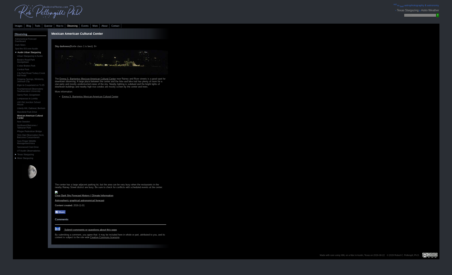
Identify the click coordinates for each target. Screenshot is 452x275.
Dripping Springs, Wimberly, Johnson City (30, 80)
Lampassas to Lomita (27, 98)
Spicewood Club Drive (28, 147)
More (95, 26)
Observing (72, 26)
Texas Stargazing (408, 10)
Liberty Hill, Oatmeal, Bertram (31, 108)
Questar (48, 26)
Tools (37, 26)
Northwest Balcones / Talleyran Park (27, 126)
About (105, 26)
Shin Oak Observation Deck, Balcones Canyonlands (30, 136)
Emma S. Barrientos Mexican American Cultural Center (88, 78)
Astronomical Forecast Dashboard (25, 40)
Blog (28, 26)
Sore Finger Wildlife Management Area (26, 142)
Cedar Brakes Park (26, 66)
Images (18, 26)
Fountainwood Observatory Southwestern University (30, 90)
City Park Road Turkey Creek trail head (31, 74)
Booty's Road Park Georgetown (26, 61)
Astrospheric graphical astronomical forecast (79, 200)
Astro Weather (430, 10)
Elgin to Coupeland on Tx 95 (30, 85)
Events (85, 26)
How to (59, 26)
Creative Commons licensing (104, 237)
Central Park (23, 69)
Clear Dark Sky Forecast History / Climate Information (84, 195)
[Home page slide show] (48, 19)
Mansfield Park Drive (27, 112)
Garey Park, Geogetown (28, 95)
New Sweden (23, 121)
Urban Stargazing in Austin (30, 56)
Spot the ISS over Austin (26, 48)
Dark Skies (20, 45)
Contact (115, 26)
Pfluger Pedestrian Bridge (29, 131)
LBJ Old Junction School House (29, 103)
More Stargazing (24, 158)
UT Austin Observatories (28, 151)
